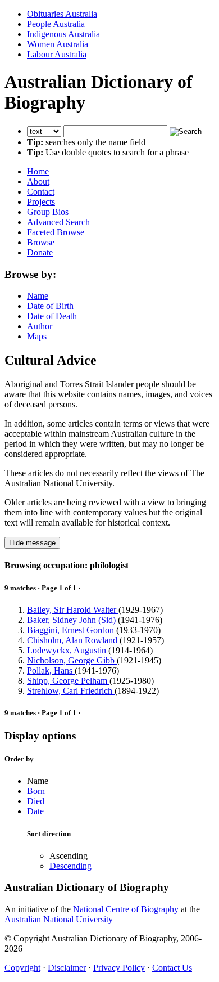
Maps (37, 336)
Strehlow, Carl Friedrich (71, 691)
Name (37, 296)
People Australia (56, 24)
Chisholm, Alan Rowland (73, 640)
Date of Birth (50, 306)
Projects (41, 202)
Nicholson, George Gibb (72, 660)
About (38, 181)
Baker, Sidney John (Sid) (72, 620)
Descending (70, 866)
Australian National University (58, 919)
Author (39, 326)
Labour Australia (56, 54)
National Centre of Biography (126, 909)
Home (38, 171)
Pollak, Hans (51, 670)
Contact (40, 191)
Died (35, 801)
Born (36, 791)
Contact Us (172, 967)
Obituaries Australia (62, 14)
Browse (40, 242)
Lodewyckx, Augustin (67, 650)
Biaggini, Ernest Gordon (71, 630)
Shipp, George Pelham (68, 680)
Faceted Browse (55, 232)
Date (35, 811)
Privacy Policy (119, 967)
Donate (40, 252)
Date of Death (52, 316)
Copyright (22, 967)
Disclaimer (67, 967)
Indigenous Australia (63, 34)
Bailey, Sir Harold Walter (72, 610)
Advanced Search (58, 222)
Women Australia (57, 44)
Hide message (32, 543)
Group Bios (48, 212)
